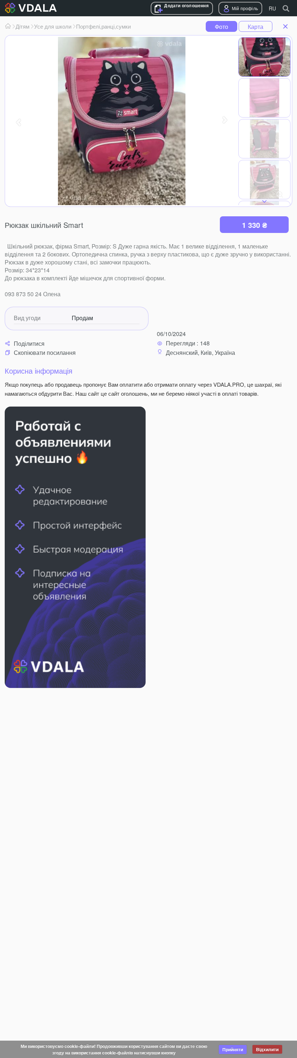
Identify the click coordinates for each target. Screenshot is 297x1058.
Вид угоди (27, 318)
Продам (82, 318)
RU (272, 8)
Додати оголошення (186, 6)
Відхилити (267, 1049)
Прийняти (232, 1049)
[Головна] (8, 26)
